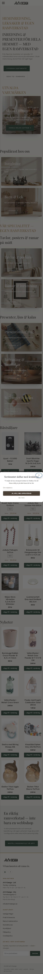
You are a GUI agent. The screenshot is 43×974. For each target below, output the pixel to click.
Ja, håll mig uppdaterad (21, 493)
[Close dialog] (39, 475)
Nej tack (21, 497)
